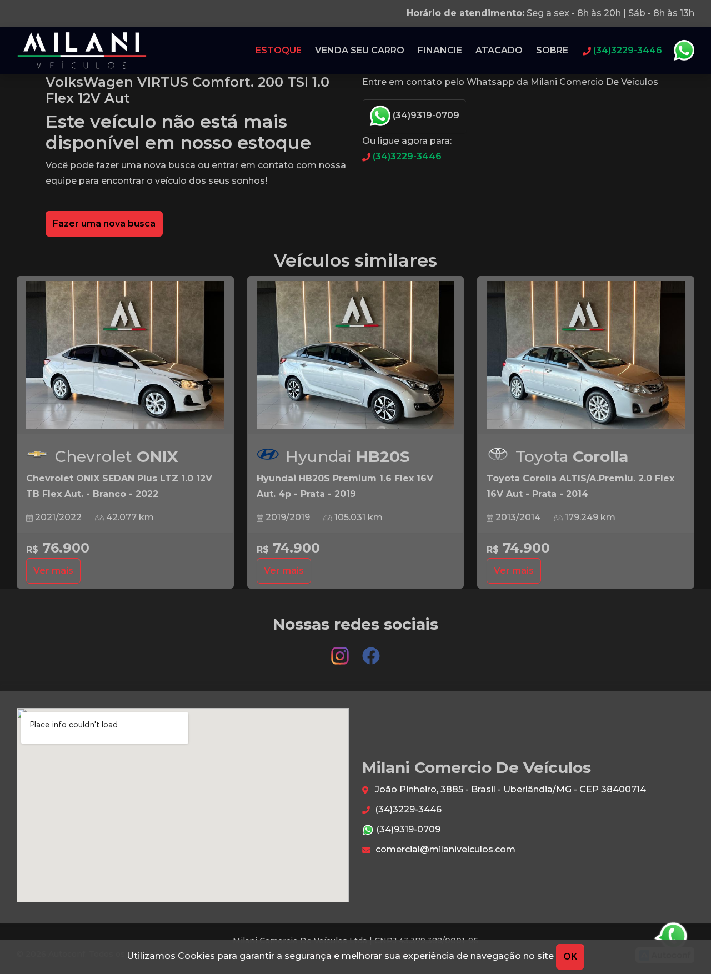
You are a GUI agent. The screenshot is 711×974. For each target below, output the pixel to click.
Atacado (499, 50)
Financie (440, 50)
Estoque (279, 50)
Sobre (552, 50)
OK (570, 956)
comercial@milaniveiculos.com (444, 849)
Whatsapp (683, 50)
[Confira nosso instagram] (341, 651)
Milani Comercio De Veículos (82, 50)
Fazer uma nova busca (104, 223)
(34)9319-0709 (424, 115)
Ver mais (53, 570)
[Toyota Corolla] (586, 355)
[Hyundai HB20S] (356, 355)
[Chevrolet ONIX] (125, 355)
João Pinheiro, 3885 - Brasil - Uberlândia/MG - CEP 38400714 (509, 789)
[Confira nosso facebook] (371, 651)
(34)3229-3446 (406, 156)
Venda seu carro (359, 50)
